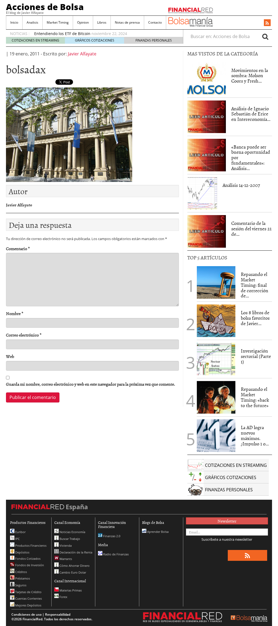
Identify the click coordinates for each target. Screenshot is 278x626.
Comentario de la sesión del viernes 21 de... (251, 228)
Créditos (20, 572)
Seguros (20, 585)
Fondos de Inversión (29, 565)
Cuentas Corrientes (28, 598)
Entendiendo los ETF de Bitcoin (62, 33)
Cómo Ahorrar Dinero (74, 566)
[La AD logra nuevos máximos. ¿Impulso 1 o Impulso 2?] (216, 435)
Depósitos (21, 552)
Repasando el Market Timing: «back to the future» (255, 397)
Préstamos (22, 578)
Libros (101, 22)
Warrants (65, 559)
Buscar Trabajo (69, 539)
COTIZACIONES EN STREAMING (35, 40)
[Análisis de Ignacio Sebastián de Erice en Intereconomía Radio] (206, 116)
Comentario (18, 249)
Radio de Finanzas (115, 554)
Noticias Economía (72, 532)
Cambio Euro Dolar (72, 572)
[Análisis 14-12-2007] (202, 193)
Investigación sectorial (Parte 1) (256, 356)
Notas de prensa (127, 22)
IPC (17, 539)
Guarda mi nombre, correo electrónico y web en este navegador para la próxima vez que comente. (90, 384)
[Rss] (267, 23)
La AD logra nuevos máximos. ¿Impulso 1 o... (255, 435)
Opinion (83, 22)
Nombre (14, 313)
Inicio (14, 22)
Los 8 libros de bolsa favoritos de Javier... (255, 318)
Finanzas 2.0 (111, 536)
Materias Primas (70, 590)
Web (10, 356)
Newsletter (226, 521)
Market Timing (58, 22)
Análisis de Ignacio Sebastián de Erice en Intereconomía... (250, 114)
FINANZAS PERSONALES (153, 40)
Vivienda (65, 545)
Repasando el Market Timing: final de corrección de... (254, 284)
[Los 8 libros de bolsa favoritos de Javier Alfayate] (216, 320)
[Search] (265, 36)
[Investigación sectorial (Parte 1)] (216, 358)
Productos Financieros (30, 545)
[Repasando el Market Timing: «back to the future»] (216, 397)
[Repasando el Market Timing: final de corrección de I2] (216, 282)
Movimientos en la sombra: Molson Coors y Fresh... (249, 76)
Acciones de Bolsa (45, 6)
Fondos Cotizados (27, 558)
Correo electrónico (24, 335)
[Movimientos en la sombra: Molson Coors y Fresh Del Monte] (206, 78)
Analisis (32, 22)
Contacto (155, 22)
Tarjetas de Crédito (28, 592)
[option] (103, 34)
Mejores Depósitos (27, 605)
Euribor (20, 532)
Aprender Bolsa (157, 532)
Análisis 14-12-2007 (241, 185)
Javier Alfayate (82, 54)
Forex (63, 597)
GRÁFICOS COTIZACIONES (94, 40)
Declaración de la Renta (75, 552)
